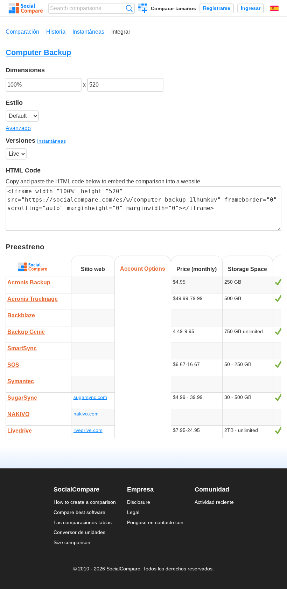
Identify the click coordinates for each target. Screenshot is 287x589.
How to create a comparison (85, 502)
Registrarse (216, 8)
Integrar (120, 32)
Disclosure (138, 502)
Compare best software (79, 512)
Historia (55, 32)
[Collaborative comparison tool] (26, 8)
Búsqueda (129, 8)
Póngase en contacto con (155, 522)
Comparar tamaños (173, 8)
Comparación (22, 32)
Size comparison (72, 542)
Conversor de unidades (79, 532)
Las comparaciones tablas (83, 522)
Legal (133, 512)
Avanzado (18, 128)
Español (274, 8)
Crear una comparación (143, 9)
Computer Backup (38, 52)
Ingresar (250, 8)
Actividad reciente (214, 502)
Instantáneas (88, 32)
